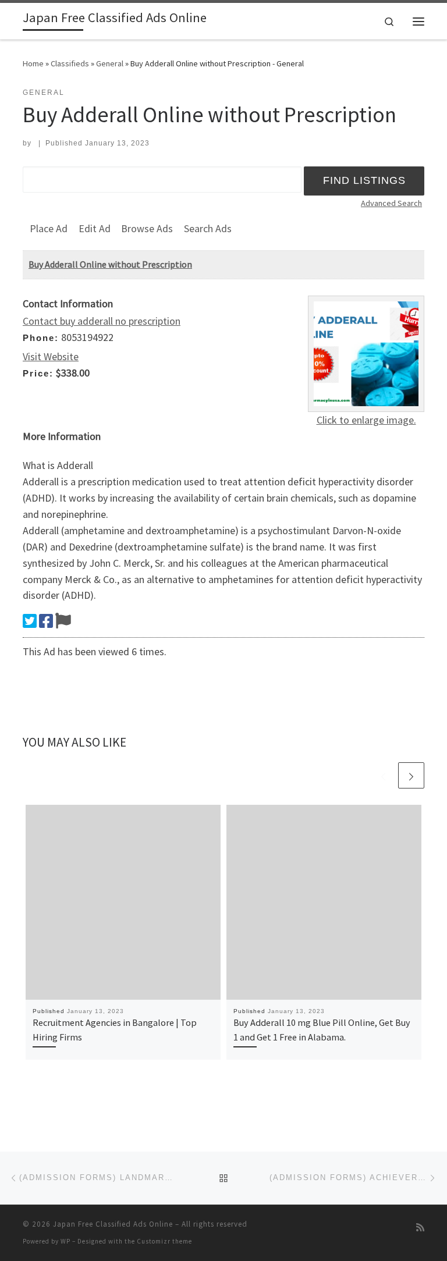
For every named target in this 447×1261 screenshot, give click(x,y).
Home (33, 63)
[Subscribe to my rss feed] (420, 1227)
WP (65, 1241)
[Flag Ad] (63, 621)
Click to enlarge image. (366, 420)
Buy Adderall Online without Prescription (110, 264)
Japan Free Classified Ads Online (113, 1224)
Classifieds (70, 63)
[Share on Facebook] (46, 621)
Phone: (41, 338)
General (109, 63)
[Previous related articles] (383, 775)
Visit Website (51, 356)
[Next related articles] (411, 775)
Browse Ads (147, 228)
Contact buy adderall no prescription (101, 321)
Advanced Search (391, 203)
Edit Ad (95, 228)
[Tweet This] (30, 621)
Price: (38, 373)
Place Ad (49, 228)
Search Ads (208, 228)
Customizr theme (164, 1241)
